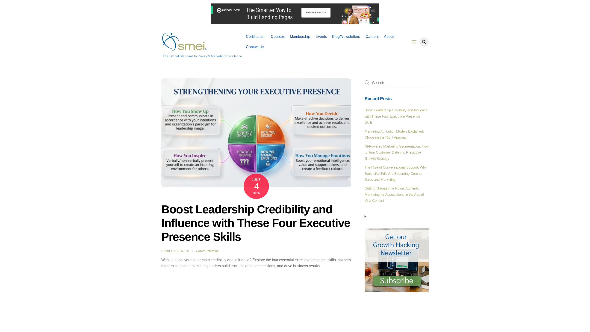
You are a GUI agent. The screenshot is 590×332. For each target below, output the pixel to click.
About (389, 37)
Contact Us (255, 47)
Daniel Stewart (175, 251)
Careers (372, 37)
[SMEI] (184, 49)
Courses (278, 37)
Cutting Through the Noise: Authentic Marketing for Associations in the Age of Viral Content (394, 194)
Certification (256, 37)
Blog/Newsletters (346, 37)
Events (321, 37)
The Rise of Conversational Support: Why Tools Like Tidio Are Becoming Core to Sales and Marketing (396, 173)
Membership (300, 37)
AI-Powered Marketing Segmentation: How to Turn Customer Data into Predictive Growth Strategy (397, 152)
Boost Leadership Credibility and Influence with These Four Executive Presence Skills (255, 223)
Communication (207, 251)
